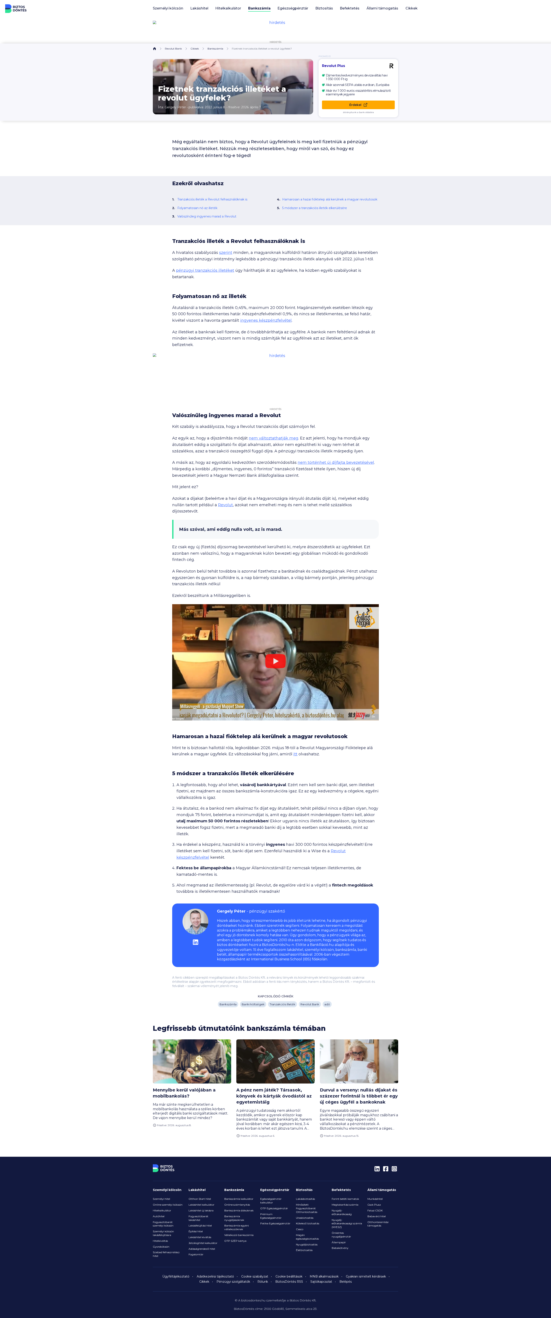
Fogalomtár (196, 1254)
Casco (299, 1229)
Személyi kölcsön (167, 1190)
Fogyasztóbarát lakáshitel (198, 1218)
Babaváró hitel (376, 1216)
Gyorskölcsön (161, 1246)
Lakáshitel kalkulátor (201, 1204)
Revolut (225, 505)
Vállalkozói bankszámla (239, 1235)
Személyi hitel (161, 1198)
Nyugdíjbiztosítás (306, 1244)
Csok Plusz (374, 1204)
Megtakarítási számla (345, 1204)
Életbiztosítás (304, 1250)
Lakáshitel (197, 1190)
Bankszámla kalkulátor (238, 1198)
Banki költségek (253, 1004)
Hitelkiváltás (160, 1240)
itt (295, 754)
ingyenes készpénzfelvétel (266, 320)
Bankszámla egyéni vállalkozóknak (236, 1227)
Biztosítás (304, 1190)
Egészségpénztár (274, 1190)
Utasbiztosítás (304, 1217)
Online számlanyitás (237, 1204)
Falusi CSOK (375, 1210)
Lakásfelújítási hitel (200, 1225)
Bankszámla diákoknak (239, 1210)
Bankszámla (215, 48)
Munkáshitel (375, 1198)
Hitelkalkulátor (162, 1210)
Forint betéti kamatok (345, 1198)
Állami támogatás (381, 1190)
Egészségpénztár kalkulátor (271, 1200)
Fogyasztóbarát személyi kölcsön (163, 1223)
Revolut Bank (173, 48)
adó (327, 1004)
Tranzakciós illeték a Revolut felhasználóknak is (212, 199)
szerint (225, 252)
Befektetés (341, 1190)
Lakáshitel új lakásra (201, 1210)
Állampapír (339, 1242)
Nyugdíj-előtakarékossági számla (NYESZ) (347, 1223)
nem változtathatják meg (273, 438)
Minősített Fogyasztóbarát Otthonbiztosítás (306, 1208)
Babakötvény (340, 1248)
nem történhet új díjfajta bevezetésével (336, 462)
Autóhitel (158, 1216)
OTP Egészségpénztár (274, 1208)
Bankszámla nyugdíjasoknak (234, 1218)
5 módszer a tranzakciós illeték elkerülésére (314, 208)
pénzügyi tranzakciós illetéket (205, 270)
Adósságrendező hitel (202, 1248)
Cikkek (412, 8)
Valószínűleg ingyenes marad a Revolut (206, 216)
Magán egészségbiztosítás (307, 1236)
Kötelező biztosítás (307, 1223)
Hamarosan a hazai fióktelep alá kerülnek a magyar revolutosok (329, 199)
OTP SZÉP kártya (235, 1240)
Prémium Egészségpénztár (271, 1215)
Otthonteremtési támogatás (377, 1223)
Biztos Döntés (16, 8)
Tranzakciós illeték (282, 1004)
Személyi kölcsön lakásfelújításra (163, 1233)
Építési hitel (196, 1231)
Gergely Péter (175, 107)
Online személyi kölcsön (168, 1204)
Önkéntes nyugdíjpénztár (341, 1234)
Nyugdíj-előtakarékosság (342, 1212)
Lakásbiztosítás (305, 1198)
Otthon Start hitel (200, 1198)
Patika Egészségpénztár (275, 1223)
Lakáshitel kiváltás (200, 1237)
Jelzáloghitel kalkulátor (203, 1243)
